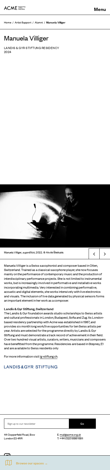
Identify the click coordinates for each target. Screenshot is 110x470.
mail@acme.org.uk (70, 434)
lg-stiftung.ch (48, 356)
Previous (94, 253)
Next (104, 253)
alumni (39, 22)
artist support (23, 22)
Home (7, 22)
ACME (14, 8)
